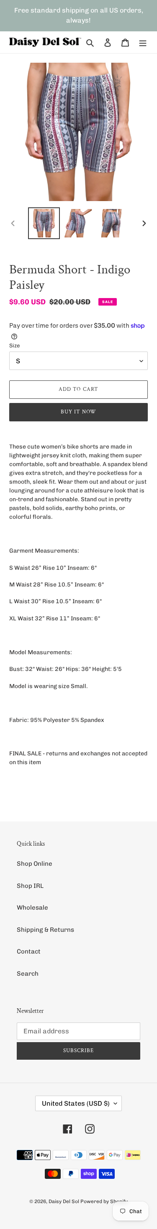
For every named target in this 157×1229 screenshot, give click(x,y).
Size (14, 345)
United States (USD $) (76, 1103)
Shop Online (34, 863)
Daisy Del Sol (64, 1201)
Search (28, 973)
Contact (29, 951)
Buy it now (78, 412)
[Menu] (143, 42)
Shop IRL (30, 886)
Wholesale (32, 907)
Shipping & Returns (45, 929)
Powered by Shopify (104, 1201)
